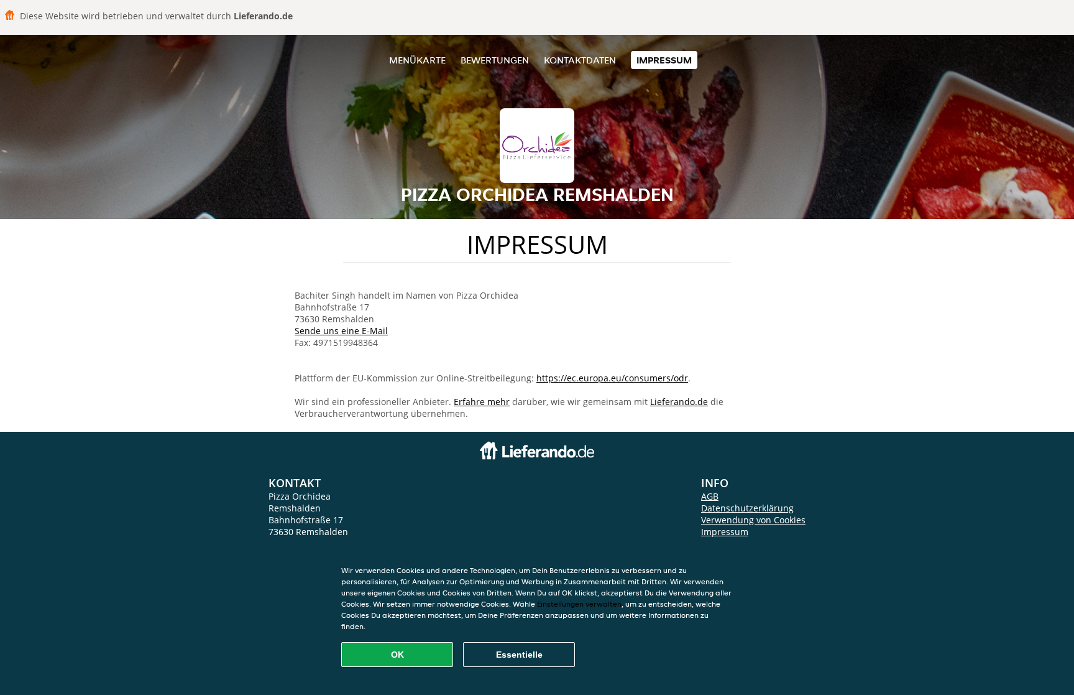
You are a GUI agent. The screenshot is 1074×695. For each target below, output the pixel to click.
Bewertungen (495, 60)
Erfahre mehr (482, 402)
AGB (709, 496)
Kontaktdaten (580, 60)
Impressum (664, 60)
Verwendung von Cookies (753, 520)
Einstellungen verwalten (579, 604)
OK (397, 655)
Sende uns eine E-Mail (341, 331)
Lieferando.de (679, 402)
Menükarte (417, 60)
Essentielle (519, 655)
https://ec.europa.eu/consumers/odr (612, 378)
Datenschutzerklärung (747, 508)
